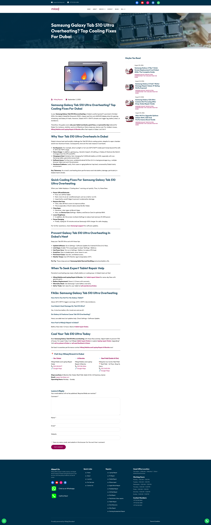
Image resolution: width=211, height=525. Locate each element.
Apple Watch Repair (114, 485)
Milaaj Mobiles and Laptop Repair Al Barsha (66, 129)
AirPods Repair (113, 492)
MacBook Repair (113, 489)
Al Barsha (81, 358)
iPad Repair (112, 495)
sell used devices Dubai (88, 286)
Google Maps (57, 368)
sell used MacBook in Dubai (81, 343)
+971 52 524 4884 (74, 2)
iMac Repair (112, 508)
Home (88, 9)
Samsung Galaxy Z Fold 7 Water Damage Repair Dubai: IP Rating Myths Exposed (147, 86)
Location (89, 479)
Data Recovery (113, 505)
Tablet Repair (113, 501)
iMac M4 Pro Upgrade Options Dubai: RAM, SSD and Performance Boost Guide (146, 117)
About (88, 476)
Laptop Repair (113, 472)
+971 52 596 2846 (137, 500)
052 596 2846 (81, 366)
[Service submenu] (104, 8)
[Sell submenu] (124, 8)
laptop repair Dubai (104, 341)
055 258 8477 (57, 366)
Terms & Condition (155, 521)
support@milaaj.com (59, 2)
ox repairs (120, 498)
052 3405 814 (105, 368)
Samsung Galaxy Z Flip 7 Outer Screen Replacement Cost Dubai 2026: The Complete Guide (147, 70)
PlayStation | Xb (113, 498)
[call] (54, 496)
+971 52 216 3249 (137, 505)
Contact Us (90, 485)
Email (53, 426)
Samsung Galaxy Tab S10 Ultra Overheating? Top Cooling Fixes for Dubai (146, 76)
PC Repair (112, 476)
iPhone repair (112, 482)
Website (54, 434)
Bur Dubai (57, 358)
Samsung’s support (77, 226)
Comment (55, 396)
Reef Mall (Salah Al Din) (110, 358)
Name (53, 418)
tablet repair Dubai (93, 277)
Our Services (90, 482)
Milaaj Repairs (58, 99)
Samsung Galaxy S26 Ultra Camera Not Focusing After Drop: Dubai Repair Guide (145, 102)
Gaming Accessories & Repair (117, 511)
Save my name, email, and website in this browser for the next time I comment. (79, 442)
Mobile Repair (113, 479)
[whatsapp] (54, 488)
